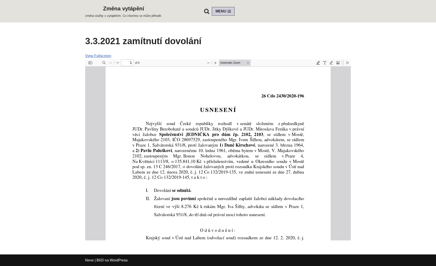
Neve (89, 260)
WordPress (119, 260)
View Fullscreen (98, 56)
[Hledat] (207, 11)
